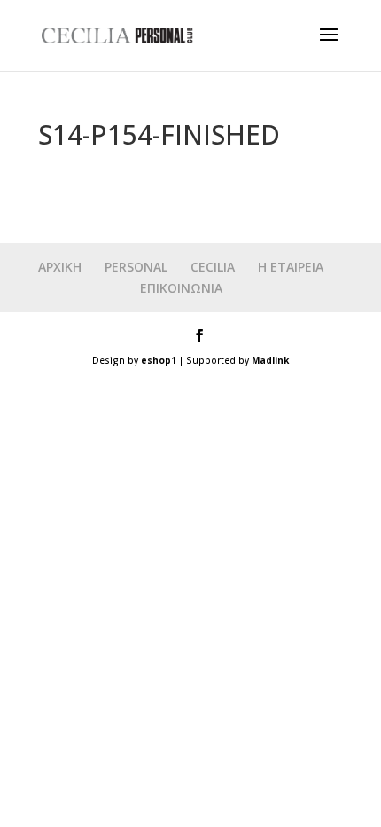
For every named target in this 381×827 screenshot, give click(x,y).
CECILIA (212, 266)
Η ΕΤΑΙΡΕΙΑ (290, 266)
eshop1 (158, 360)
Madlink (270, 360)
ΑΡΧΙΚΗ (60, 266)
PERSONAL (136, 266)
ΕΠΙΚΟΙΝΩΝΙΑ (181, 288)
